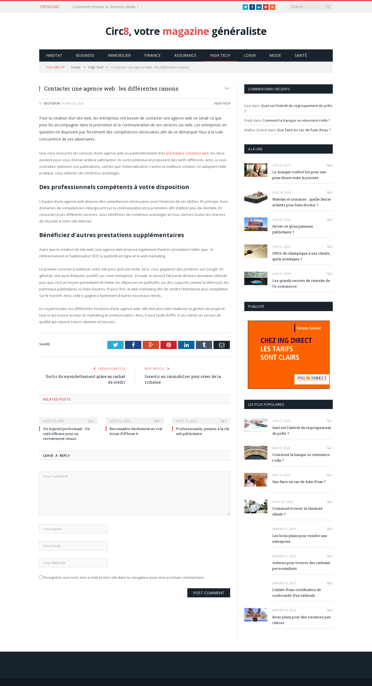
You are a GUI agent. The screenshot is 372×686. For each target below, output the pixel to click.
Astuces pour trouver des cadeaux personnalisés (301, 565)
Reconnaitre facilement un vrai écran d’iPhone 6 (135, 431)
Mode (275, 55)
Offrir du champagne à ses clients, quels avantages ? (301, 256)
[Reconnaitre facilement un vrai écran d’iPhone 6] (135, 417)
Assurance (185, 55)
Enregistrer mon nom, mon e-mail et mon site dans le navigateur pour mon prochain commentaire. (124, 577)
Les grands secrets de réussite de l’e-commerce (301, 283)
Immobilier (119, 55)
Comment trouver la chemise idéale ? (297, 511)
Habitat (54, 55)
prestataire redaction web (187, 153)
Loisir (250, 55)
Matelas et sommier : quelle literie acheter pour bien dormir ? (301, 202)
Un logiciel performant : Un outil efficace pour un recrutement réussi (66, 433)
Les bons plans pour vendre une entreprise (299, 538)
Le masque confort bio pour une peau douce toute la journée (299, 174)
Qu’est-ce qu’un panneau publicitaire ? (292, 229)
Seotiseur (52, 103)
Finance (152, 55)
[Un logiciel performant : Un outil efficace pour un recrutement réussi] (68, 417)
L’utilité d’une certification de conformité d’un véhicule (296, 592)
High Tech (220, 55)
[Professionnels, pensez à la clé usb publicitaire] (201, 417)
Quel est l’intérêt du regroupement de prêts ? (301, 430)
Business (85, 55)
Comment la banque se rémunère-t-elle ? (296, 120)
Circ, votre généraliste (186, 31)
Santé (301, 55)
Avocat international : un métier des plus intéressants (119, 6)
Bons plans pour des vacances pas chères (301, 620)
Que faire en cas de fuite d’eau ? (304, 129)
